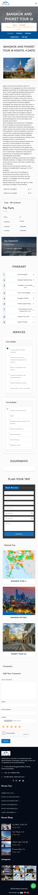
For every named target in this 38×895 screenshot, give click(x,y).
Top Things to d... (18, 832)
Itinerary (19, 33)
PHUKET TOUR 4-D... (19, 654)
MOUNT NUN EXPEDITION (9, 808)
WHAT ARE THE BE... (20, 842)
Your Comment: (6, 680)
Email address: (6, 709)
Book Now (19, 534)
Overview (10, 33)
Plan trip (24, 37)
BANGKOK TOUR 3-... (19, 581)
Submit (5, 741)
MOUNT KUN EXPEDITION (9, 805)
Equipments (15, 37)
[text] (20, 726)
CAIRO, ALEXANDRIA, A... (9, 812)
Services (28, 33)
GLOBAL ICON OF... (20, 825)
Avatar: (3, 717)
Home (15, 25)
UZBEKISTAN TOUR (7, 793)
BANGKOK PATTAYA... (19, 618)
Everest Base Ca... (19, 849)
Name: (3, 702)
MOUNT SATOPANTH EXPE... (10, 801)
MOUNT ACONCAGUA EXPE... (10, 797)
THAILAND (22, 25)
